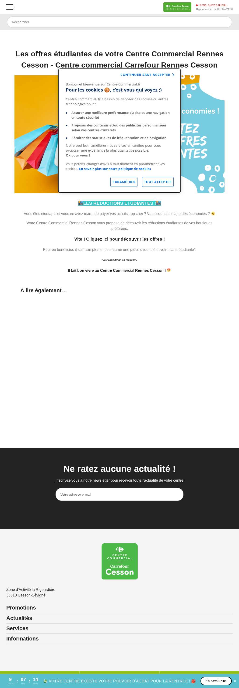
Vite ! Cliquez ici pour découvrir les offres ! (119, 239)
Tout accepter (158, 182)
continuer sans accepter (145, 74)
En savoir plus (216, 681)
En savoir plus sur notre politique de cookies (115, 169)
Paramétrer (123, 182)
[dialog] (119, 131)
